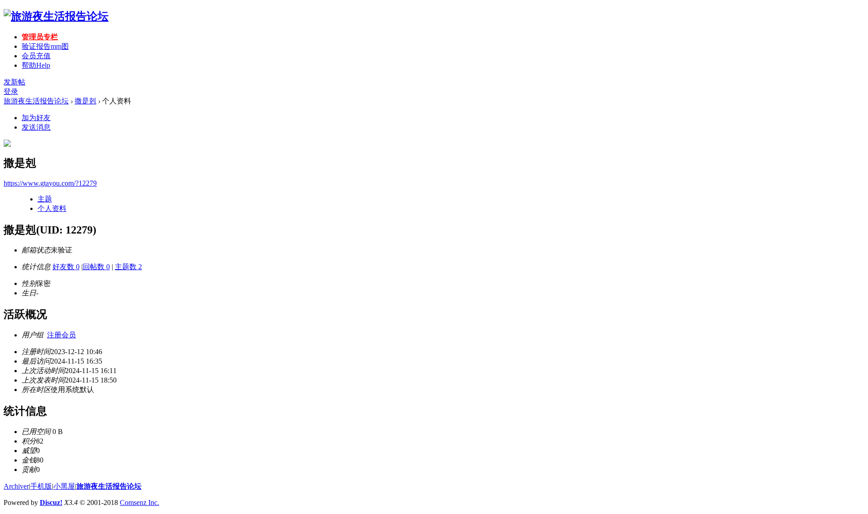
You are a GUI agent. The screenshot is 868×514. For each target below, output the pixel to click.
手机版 (41, 486)
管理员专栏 (40, 37)
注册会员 (61, 335)
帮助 (36, 65)
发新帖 (14, 82)
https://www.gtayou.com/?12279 (50, 183)
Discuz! (51, 502)
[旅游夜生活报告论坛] (56, 16)
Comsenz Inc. (139, 502)
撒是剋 (85, 101)
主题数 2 (128, 267)
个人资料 (52, 208)
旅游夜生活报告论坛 (36, 101)
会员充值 (36, 56)
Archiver (16, 486)
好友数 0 (66, 267)
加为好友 (36, 117)
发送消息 (36, 127)
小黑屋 (64, 486)
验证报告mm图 (45, 46)
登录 (11, 91)
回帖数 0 (96, 267)
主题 (45, 199)
